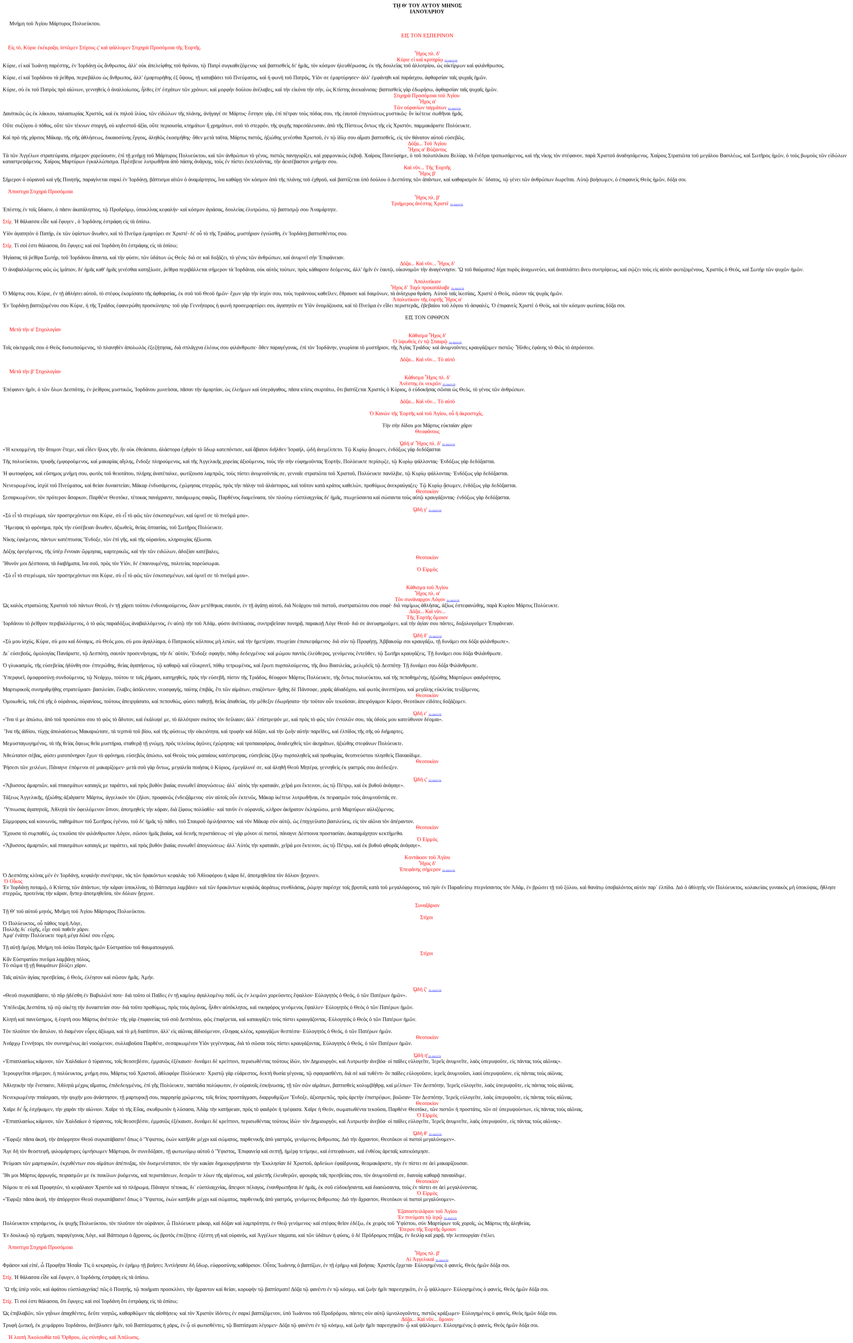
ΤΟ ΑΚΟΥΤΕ (450, 60)
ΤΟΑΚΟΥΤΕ (435, 1134)
